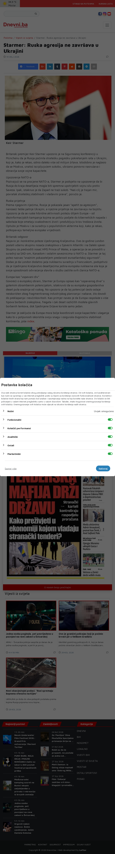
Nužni (10, 411)
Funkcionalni (14, 419)
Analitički (12, 436)
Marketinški (14, 453)
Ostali (10, 445)
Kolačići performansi (19, 428)
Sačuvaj (103, 468)
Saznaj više (11, 468)
